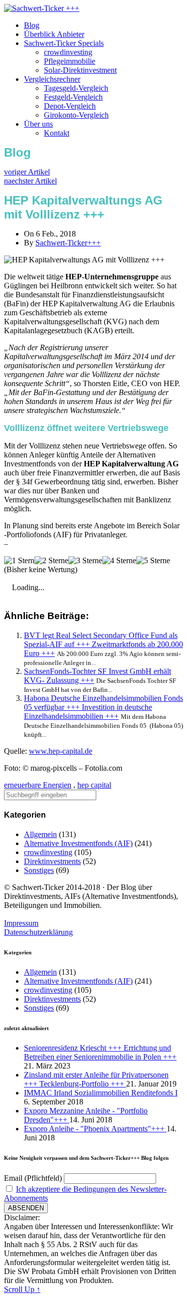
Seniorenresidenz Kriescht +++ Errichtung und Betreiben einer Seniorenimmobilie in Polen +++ (100, 1052)
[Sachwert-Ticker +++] (41, 8)
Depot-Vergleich (70, 106)
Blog (31, 25)
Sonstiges (39, 870)
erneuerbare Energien (37, 785)
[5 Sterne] (153, 560)
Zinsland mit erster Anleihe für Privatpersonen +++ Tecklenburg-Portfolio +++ (96, 1079)
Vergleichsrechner (52, 79)
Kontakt (56, 133)
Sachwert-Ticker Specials (64, 43)
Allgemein (40, 834)
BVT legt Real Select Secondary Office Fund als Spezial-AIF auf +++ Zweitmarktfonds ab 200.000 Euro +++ (103, 644)
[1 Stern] (19, 560)
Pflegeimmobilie (69, 61)
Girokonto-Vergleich (76, 115)
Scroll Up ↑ (22, 1289)
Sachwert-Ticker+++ (68, 242)
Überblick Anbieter (54, 34)
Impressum (21, 923)
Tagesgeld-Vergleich (76, 88)
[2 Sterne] (51, 560)
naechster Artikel (30, 181)
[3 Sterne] (85, 560)
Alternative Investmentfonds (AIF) (78, 843)
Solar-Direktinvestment (80, 70)
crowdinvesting (68, 52)
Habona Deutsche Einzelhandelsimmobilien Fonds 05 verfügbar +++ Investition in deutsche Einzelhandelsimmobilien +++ (103, 707)
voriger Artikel (27, 172)
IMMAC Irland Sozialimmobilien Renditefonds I (101, 1092)
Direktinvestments (52, 861)
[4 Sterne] (119, 560)
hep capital (94, 785)
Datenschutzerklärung (38, 932)
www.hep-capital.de (60, 751)
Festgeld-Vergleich (73, 97)
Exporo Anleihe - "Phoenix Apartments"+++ (95, 1128)
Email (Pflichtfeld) (33, 1178)
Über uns (38, 124)
